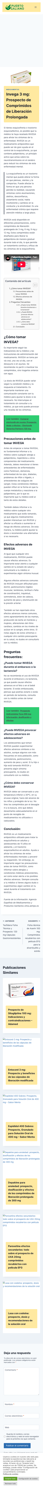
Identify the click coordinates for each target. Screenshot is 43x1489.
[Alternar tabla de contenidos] (34, 285)
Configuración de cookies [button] (28, 1479)
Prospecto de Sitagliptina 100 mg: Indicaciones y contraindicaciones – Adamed (20, 1017)
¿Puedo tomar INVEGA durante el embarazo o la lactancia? (28, 307)
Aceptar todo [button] (10, 1479)
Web (7, 1427)
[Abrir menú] (35, 7)
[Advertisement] (21, 39)
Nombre (9, 1404)
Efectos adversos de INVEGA (24, 298)
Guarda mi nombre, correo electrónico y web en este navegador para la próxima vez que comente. (22, 1436)
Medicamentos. (13, 89)
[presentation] (21, 990)
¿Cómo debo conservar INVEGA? (28, 323)
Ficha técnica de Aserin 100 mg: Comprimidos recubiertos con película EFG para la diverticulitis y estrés (32, 936)
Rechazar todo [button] (10, 1483)
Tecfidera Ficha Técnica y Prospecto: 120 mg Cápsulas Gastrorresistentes (12, 929)
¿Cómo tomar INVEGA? (21, 288)
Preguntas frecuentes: (21, 302)
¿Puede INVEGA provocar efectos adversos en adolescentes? (27, 315)
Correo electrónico (14, 1416)
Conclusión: (20, 327)
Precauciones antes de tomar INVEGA (24, 292)
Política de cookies (10, 1474)
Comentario (11, 1370)
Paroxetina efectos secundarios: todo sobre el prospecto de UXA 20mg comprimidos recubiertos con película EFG (20, 1257)
